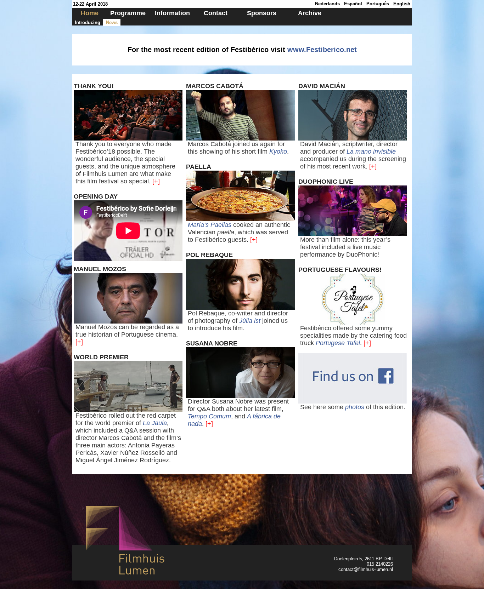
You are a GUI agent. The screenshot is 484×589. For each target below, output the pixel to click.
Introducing (87, 22)
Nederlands (327, 3)
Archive (309, 13)
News (111, 22)
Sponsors (261, 13)
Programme (128, 13)
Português (377, 3)
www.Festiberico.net (322, 49)
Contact (215, 13)
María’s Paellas (209, 224)
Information (172, 13)
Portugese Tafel (338, 343)
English (401, 3)
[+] (156, 181)
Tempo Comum (209, 416)
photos (354, 407)
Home (90, 13)
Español (353, 3)
